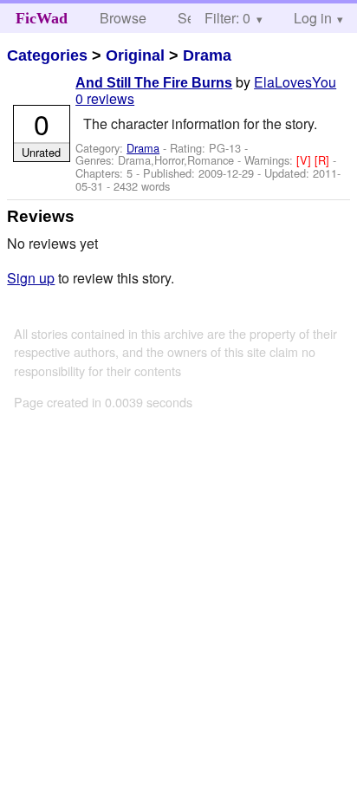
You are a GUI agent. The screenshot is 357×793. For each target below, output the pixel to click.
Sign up (31, 278)
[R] (324, 160)
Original (135, 55)
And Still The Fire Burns (153, 82)
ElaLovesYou (295, 82)
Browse (123, 18)
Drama (207, 55)
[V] (305, 160)
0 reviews (104, 98)
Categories (47, 55)
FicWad (42, 18)
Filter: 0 (227, 18)
